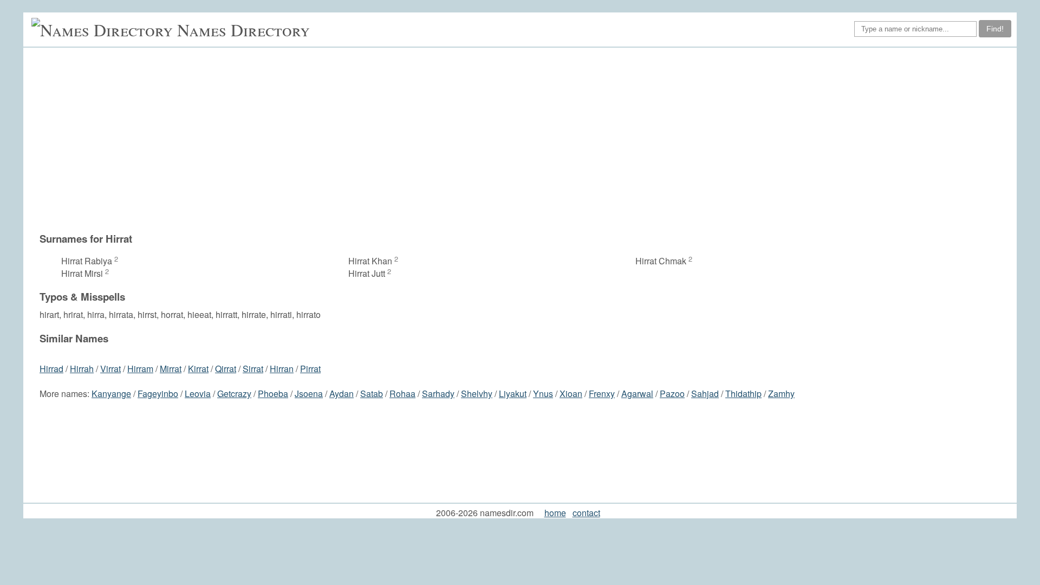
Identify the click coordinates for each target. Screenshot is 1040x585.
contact (586, 512)
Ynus (543, 393)
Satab (371, 393)
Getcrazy (234, 393)
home (555, 512)
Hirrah (82, 368)
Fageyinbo (158, 393)
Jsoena (309, 393)
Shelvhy (476, 393)
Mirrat (170, 368)
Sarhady (438, 393)
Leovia (198, 393)
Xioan (571, 393)
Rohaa (402, 393)
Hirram (140, 368)
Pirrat (310, 368)
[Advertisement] (525, 140)
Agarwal (637, 393)
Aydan (341, 393)
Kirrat (198, 368)
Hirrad (51, 368)
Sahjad (705, 393)
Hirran (282, 368)
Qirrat (225, 368)
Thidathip (743, 393)
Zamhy (781, 393)
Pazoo (672, 393)
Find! (995, 28)
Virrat (110, 368)
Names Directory (243, 29)
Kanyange (111, 393)
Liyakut (512, 393)
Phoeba (273, 393)
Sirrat (253, 368)
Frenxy (602, 393)
